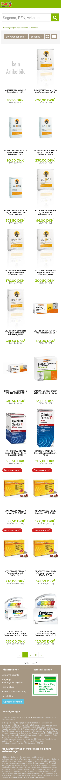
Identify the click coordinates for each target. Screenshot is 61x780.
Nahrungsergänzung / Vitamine (15, 27)
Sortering (36, 36)
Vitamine (34, 27)
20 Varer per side (15, 36)
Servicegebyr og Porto (26, 717)
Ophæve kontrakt (12, 702)
